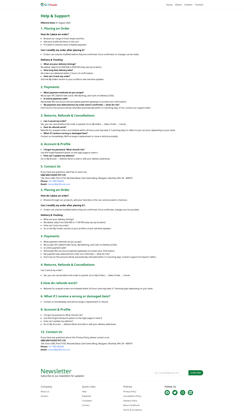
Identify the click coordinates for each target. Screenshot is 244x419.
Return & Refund (131, 405)
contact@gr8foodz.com (59, 184)
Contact (199, 4)
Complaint (87, 400)
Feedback (86, 396)
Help (84, 391)
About (178, 4)
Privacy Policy (129, 391)
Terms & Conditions (132, 409)
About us (45, 391)
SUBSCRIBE (195, 372)
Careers (188, 4)
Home (169, 4)
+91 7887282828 (56, 181)
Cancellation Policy (132, 396)
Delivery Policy (130, 400)
